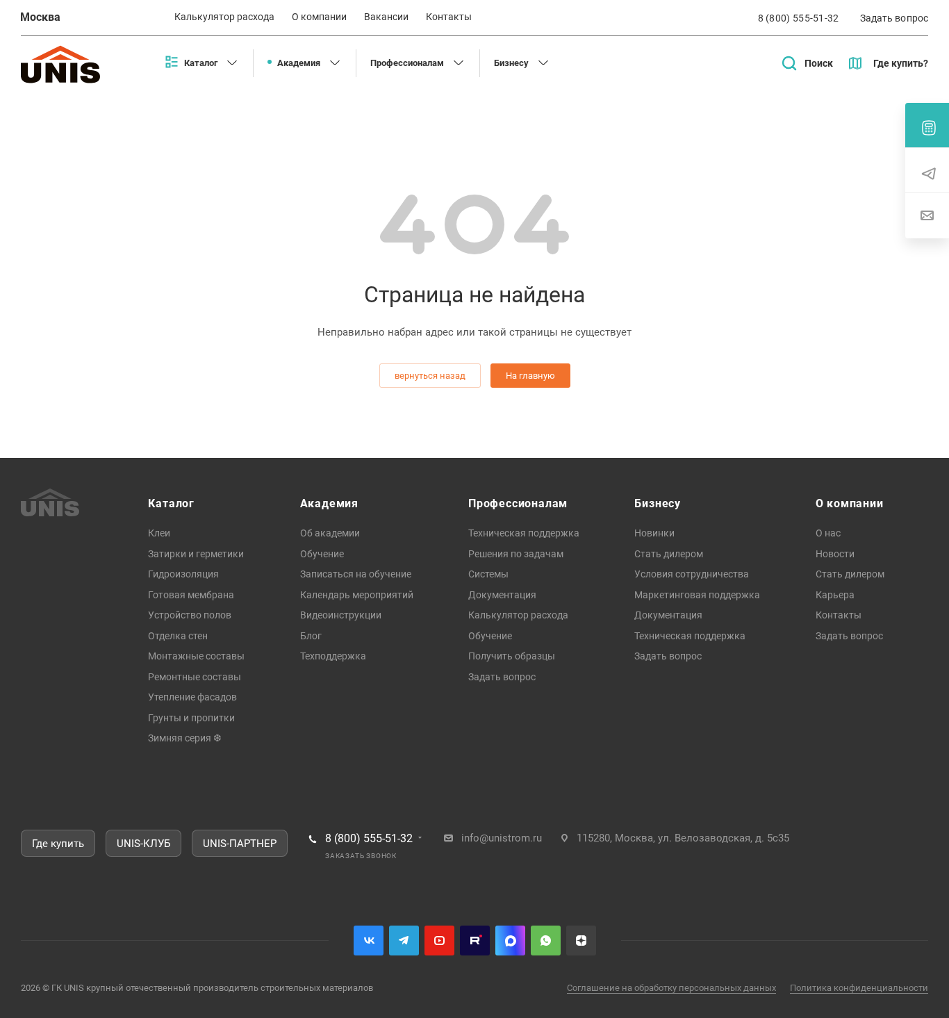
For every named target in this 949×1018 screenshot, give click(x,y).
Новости (835, 553)
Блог (311, 635)
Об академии (330, 533)
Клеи (159, 533)
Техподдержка (333, 656)
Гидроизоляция (183, 574)
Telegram (404, 940)
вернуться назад (430, 375)
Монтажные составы (196, 656)
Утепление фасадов (192, 697)
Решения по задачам (515, 553)
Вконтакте (368, 940)
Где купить (58, 843)
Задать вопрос (502, 676)
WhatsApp (546, 940)
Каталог (171, 503)
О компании (850, 503)
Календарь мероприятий (356, 594)
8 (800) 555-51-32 (798, 18)
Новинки (654, 533)
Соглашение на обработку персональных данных (671, 988)
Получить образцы (511, 656)
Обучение (322, 553)
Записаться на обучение (355, 574)
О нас (828, 533)
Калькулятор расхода (518, 615)
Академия (329, 503)
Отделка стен (178, 635)
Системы (488, 574)
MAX (510, 940)
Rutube (475, 940)
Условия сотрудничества (691, 574)
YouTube (439, 940)
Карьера (835, 594)
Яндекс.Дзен (581, 940)
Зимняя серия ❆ (185, 738)
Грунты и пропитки (191, 717)
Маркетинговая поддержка (697, 594)
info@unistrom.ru (501, 838)
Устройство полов (189, 615)
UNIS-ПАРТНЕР (240, 843)
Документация (502, 594)
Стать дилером (668, 553)
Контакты (838, 615)
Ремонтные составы (194, 676)
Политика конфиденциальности (859, 988)
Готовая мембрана (191, 594)
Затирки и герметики (196, 553)
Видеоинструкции (340, 615)
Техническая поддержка (523, 533)
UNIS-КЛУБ (143, 843)
